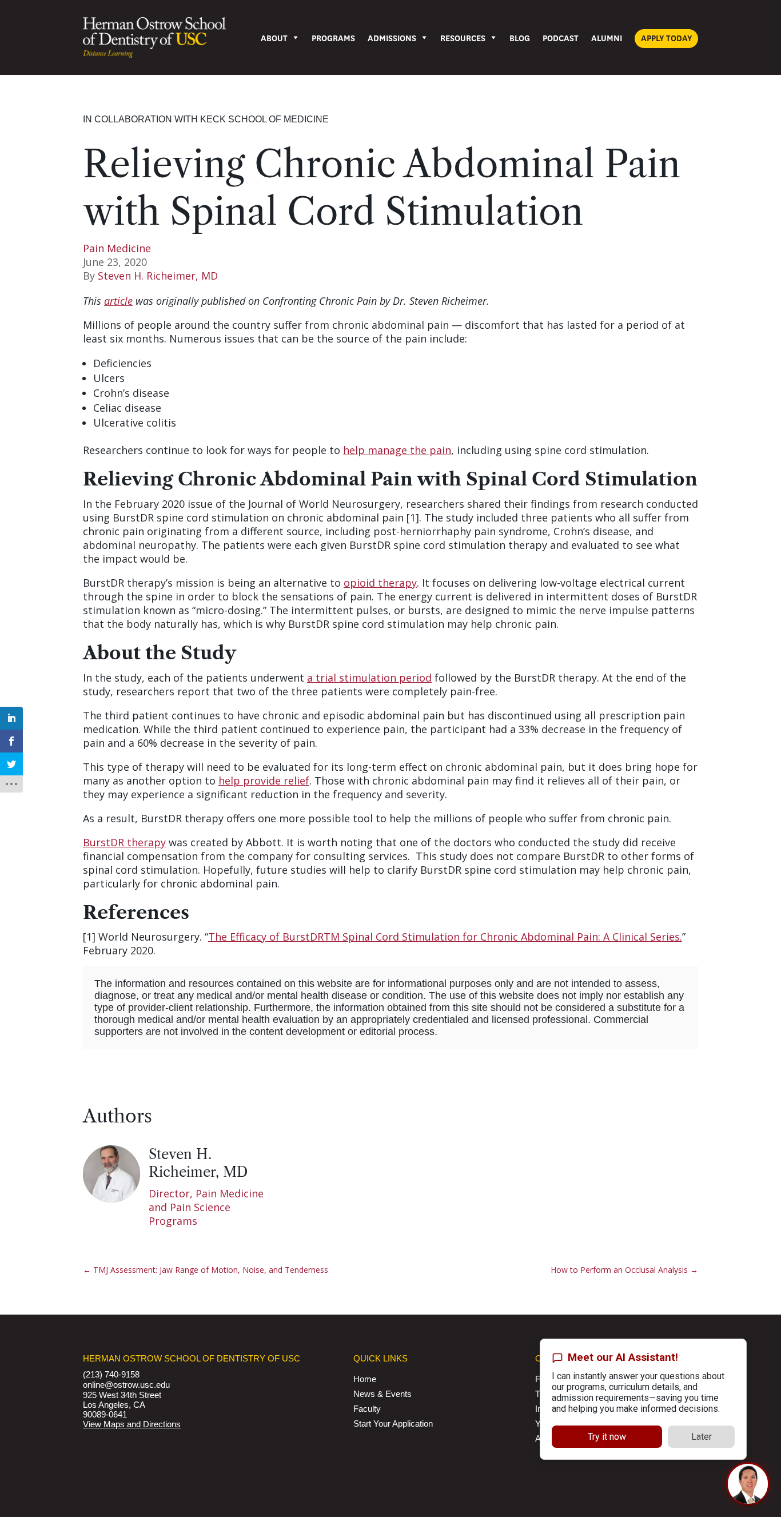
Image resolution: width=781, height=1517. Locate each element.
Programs (333, 38)
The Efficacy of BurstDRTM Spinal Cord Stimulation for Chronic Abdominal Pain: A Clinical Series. (445, 936)
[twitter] (11, 763)
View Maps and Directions (132, 1424)
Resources (462, 38)
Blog (519, 38)
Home (364, 1379)
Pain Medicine (117, 248)
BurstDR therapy (124, 842)
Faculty (367, 1409)
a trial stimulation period (369, 677)
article (118, 301)
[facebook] (11, 741)
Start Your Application (393, 1423)
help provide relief (263, 780)
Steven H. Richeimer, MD (158, 275)
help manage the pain (397, 450)
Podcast (561, 38)
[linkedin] (11, 718)
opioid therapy (380, 583)
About (274, 38)
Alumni (606, 38)
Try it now (607, 1432)
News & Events (382, 1394)
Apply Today (666, 38)
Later (701, 1432)
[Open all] (11, 784)
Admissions (392, 38)
